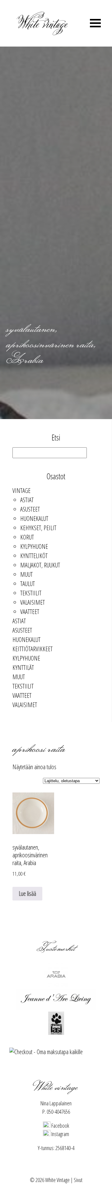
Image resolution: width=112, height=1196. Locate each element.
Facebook (59, 1125)
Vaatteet (29, 611)
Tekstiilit (30, 593)
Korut (27, 537)
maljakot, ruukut (40, 565)
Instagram (59, 1134)
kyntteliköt (34, 556)
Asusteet (30, 509)
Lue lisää (27, 893)
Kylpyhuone (34, 546)
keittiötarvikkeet (32, 649)
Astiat (27, 500)
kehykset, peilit (38, 528)
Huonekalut (34, 518)
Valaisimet (32, 602)
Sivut (78, 1180)
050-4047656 (58, 1111)
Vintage (21, 490)
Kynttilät (23, 667)
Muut (26, 574)
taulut (27, 584)
